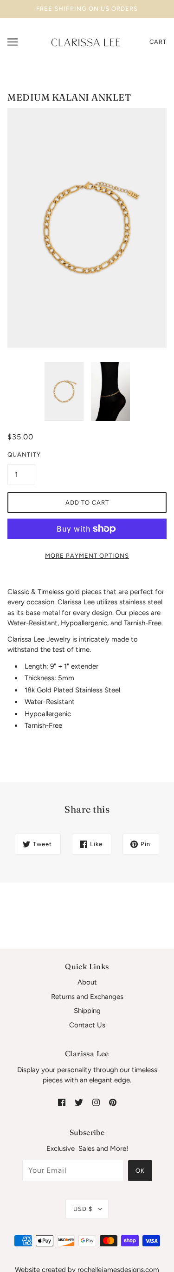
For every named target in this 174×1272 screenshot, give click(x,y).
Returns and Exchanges (87, 996)
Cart (158, 41)
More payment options (87, 555)
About (87, 982)
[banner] (86, 41)
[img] (61, 1102)
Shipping (87, 1010)
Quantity (21, 454)
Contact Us (87, 1025)
